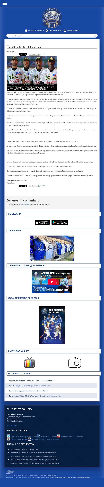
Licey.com (52, 18)
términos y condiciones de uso (59, 477)
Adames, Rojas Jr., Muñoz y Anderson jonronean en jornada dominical (35, 463)
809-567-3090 (12, 426)
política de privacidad (82, 477)
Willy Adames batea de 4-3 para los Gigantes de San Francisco (31, 381)
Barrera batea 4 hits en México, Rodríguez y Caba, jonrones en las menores (35, 396)
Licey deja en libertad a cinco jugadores (24, 449)
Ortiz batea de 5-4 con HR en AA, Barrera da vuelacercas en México (34, 453)
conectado (26, 204)
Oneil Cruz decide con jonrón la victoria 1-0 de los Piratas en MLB (33, 456)
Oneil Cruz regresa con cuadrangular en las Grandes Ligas (29, 386)
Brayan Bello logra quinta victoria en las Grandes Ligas (28, 391)
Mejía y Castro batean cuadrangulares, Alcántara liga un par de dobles (35, 460)
